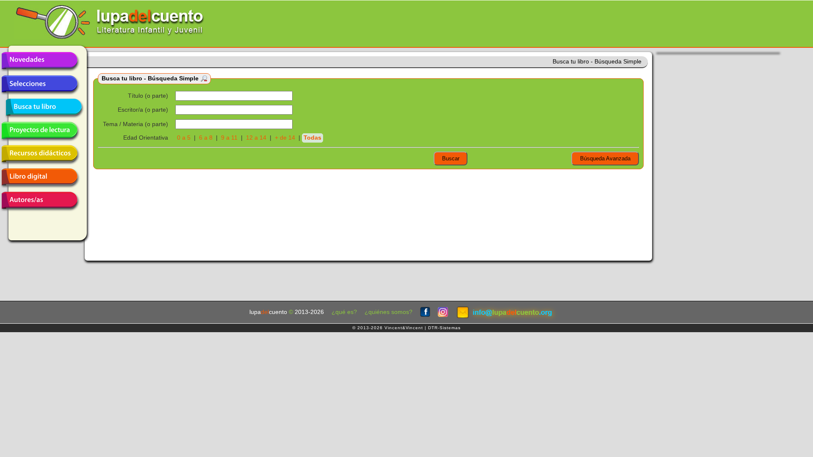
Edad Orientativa (145, 138)
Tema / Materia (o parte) (135, 124)
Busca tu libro (44, 107)
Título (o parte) (148, 96)
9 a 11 (229, 138)
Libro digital (39, 176)
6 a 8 (206, 138)
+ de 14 (285, 138)
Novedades (39, 60)
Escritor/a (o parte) (143, 110)
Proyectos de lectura (39, 130)
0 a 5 (184, 138)
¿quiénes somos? (388, 312)
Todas (312, 138)
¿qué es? (344, 312)
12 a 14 (256, 138)
